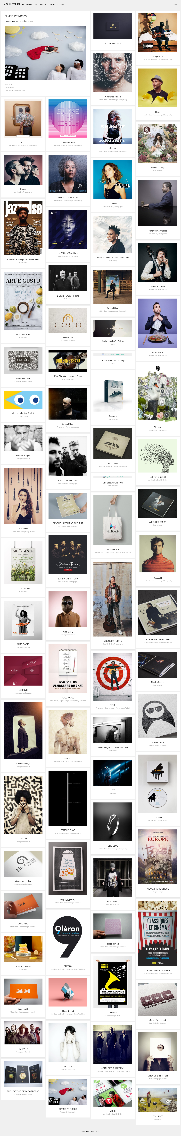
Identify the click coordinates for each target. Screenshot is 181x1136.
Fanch (23, 189)
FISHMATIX (23, 1049)
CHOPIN (158, 817)
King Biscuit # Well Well (112, 483)
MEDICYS (23, 690)
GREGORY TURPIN (113, 641)
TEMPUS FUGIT (68, 830)
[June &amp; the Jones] (68, 118)
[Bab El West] (112, 443)
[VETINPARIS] (112, 520)
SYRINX (68, 758)
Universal (113, 1013)
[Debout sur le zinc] (157, 262)
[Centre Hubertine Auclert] (23, 400)
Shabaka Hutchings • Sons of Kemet (23, 260)
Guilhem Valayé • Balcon (113, 341)
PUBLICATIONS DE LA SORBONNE (23, 1091)
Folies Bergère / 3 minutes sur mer (113, 748)
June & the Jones (68, 142)
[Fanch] (23, 170)
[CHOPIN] (157, 784)
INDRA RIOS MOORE (68, 198)
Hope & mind (113, 944)
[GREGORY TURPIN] (112, 599)
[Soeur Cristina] (157, 716)
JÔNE (113, 1111)
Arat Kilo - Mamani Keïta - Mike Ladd (113, 258)
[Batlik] (23, 118)
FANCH (112, 705)
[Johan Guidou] (112, 877)
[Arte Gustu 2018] (23, 301)
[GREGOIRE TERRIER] (157, 1051)
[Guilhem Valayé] (23, 730)
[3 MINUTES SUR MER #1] (112, 1044)
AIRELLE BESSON (157, 522)
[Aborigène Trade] (23, 360)
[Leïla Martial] (23, 496)
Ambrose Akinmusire (158, 231)
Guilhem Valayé (23, 764)
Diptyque (158, 427)
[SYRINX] (68, 732)
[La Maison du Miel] (23, 949)
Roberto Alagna (23, 456)
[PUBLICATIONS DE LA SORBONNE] (23, 1074)
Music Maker (157, 352)
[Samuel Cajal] (112, 287)
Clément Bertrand (113, 97)
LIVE (113, 790)
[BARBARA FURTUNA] (68, 554)
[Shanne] (112, 126)
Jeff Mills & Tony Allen (68, 253)
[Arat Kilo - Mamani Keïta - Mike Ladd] (112, 234)
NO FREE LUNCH (68, 900)
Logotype (72, 341)
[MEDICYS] (23, 671)
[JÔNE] (112, 1093)
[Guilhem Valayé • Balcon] (112, 328)
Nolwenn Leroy (158, 167)
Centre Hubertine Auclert (23, 413)
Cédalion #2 (23, 924)
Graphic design (157, 59)
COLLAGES (158, 1116)
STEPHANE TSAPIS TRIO (158, 640)
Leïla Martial (23, 529)
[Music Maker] (157, 323)
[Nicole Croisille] (157, 665)
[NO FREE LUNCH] (68, 868)
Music (118, 1016)
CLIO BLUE (113, 846)
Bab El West (112, 463)
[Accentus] (112, 392)
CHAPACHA (68, 698)
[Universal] (112, 982)
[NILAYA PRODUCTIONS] (157, 856)
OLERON (68, 966)
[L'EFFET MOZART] (157, 456)
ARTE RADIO (23, 644)
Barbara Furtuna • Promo (68, 296)
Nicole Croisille (158, 682)
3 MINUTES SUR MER (68, 481)
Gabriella (113, 204)
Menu (174, 4)
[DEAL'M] (23, 805)
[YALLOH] (157, 553)
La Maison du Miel (23, 966)
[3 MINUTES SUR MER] (68, 456)
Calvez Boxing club (157, 1020)
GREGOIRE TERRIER (158, 1076)
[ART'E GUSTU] (23, 562)
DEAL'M (23, 839)
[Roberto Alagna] (23, 438)
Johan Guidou (113, 901)
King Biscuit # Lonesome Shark (68, 376)
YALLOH (158, 578)
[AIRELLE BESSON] (157, 503)
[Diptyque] (157, 394)
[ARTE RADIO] (23, 620)
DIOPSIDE (68, 338)
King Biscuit (158, 56)
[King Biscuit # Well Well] (112, 477)
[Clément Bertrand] (112, 72)
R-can (158, 112)
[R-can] (157, 88)
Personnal (12, 90)
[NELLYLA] (68, 1042)
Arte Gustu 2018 (23, 335)
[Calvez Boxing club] (157, 999)
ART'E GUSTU (23, 589)
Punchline (82, 701)
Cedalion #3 (23, 1009)
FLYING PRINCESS (68, 1109)
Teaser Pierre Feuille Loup (112, 361)
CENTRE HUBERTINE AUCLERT (68, 523)
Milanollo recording (23, 881)
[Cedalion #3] (23, 992)
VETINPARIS (113, 549)
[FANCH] (112, 677)
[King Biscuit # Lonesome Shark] (68, 361)
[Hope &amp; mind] (112, 926)
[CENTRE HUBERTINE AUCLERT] (68, 506)
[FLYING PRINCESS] (68, 1092)
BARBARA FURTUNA (68, 579)
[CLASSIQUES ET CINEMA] (157, 933)
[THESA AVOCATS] (112, 26)
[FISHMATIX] (23, 1032)
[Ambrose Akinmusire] (157, 203)
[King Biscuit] (157, 32)
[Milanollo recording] (23, 864)
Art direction (148, 59)
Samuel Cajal (113, 308)
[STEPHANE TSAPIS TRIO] (157, 612)
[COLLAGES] (157, 1100)
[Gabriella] (112, 179)
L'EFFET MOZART (157, 477)
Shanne (112, 148)
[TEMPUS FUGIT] (68, 798)
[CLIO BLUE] (112, 821)
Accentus (113, 416)
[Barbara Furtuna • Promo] (68, 278)
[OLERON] (68, 937)
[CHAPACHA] (68, 668)
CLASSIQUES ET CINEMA (158, 971)
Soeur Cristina (158, 742)
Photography (20, 90)
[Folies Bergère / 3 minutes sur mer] (112, 730)
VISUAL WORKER (12, 4)
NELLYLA (68, 1067)
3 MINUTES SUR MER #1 (112, 1068)
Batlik (23, 143)
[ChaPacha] (68, 609)
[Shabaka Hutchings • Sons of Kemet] (23, 228)
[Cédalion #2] (23, 906)
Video (113, 344)
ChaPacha (68, 632)
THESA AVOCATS (113, 43)
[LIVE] (112, 773)
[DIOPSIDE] (68, 320)
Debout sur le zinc (158, 286)
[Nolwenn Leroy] (157, 143)
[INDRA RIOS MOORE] (68, 174)
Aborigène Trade (23, 378)
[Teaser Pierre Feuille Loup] (112, 354)
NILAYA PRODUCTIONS (158, 889)
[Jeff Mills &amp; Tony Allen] (68, 229)
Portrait (27, 459)
